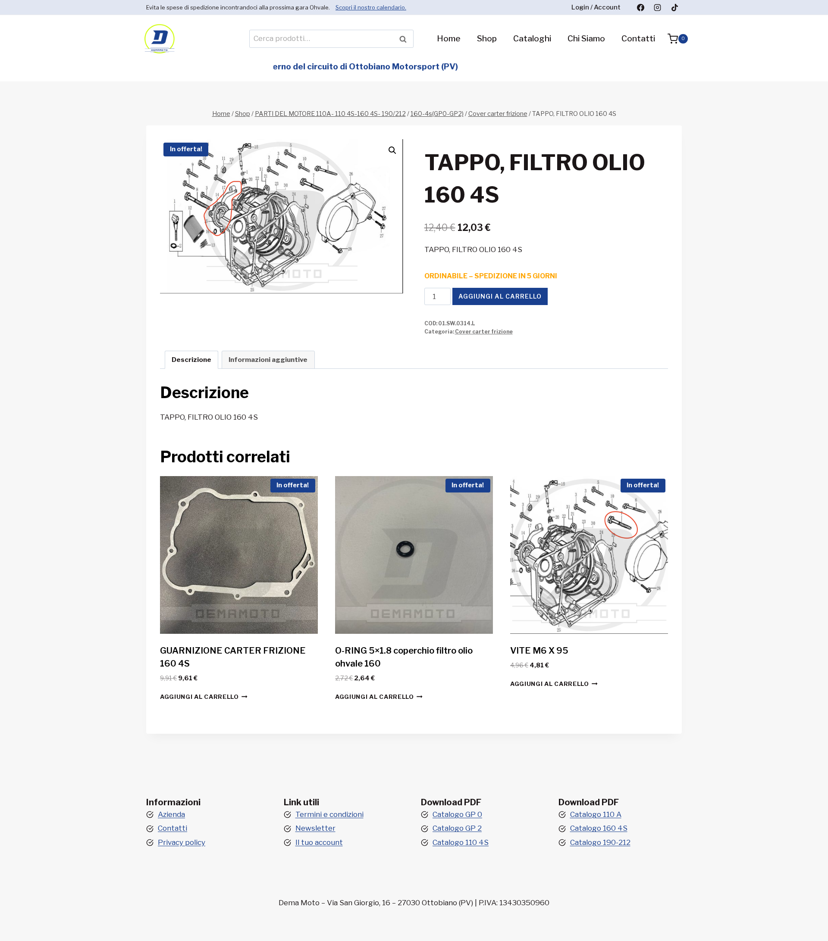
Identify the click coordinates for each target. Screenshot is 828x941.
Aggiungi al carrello (500, 296)
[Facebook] (641, 7)
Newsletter (315, 828)
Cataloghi (532, 39)
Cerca (405, 38)
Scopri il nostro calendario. (371, 7)
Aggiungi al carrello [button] (199, 696)
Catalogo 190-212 (600, 842)
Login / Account (596, 7)
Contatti (638, 39)
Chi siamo (586, 39)
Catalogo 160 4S (598, 828)
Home (449, 39)
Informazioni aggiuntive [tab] (268, 359)
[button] (392, 150)
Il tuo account (319, 842)
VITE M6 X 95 (539, 650)
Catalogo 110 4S (461, 842)
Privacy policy (181, 842)
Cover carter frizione (484, 332)
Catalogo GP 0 (457, 814)
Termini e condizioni (329, 814)
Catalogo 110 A (595, 814)
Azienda (171, 814)
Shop (487, 39)
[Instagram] (657, 7)
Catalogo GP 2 (457, 828)
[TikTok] (674, 7)
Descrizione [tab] (191, 359)
